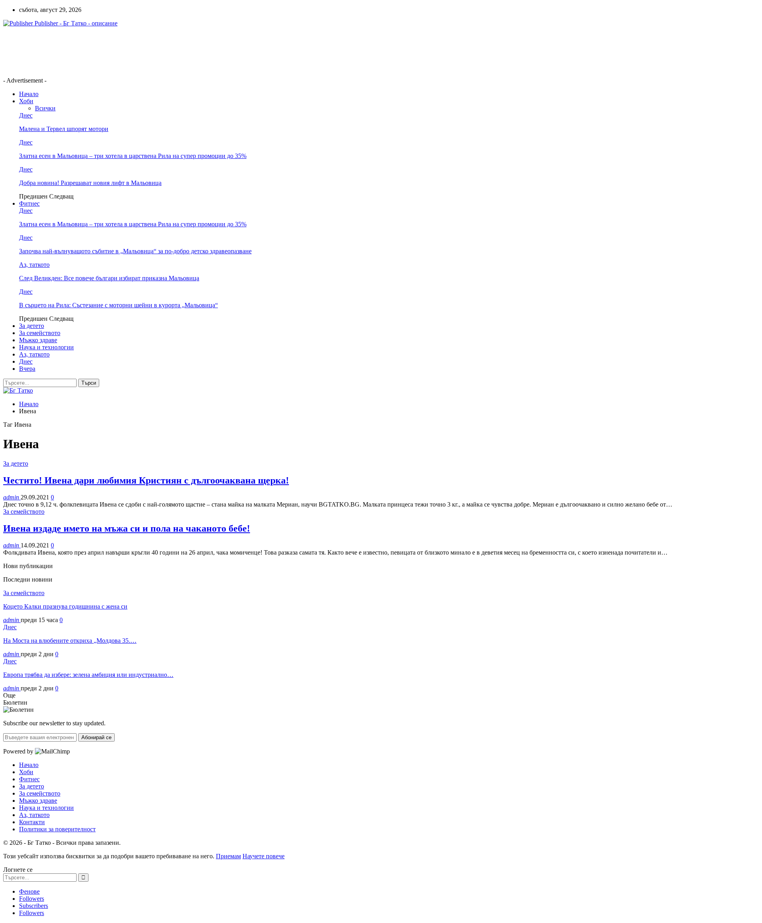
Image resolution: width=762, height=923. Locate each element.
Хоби (26, 101)
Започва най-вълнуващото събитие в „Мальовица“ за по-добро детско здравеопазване (135, 251)
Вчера (27, 368)
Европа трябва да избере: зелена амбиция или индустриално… (88, 674)
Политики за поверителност (57, 829)
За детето (31, 325)
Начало (28, 94)
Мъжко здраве (38, 340)
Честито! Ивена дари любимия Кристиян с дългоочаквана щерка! (146, 480)
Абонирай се (96, 737)
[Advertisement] (147, 51)
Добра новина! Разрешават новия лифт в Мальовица (90, 182)
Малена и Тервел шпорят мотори (63, 128)
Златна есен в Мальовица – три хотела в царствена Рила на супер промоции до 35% (132, 155)
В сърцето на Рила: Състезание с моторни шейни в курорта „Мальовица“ (118, 305)
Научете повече (263, 856)
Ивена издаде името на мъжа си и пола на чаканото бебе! (126, 528)
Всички (45, 108)
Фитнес (29, 203)
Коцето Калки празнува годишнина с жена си (65, 606)
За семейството (39, 333)
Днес (26, 115)
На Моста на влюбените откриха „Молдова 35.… (70, 640)
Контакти (32, 822)
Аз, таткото (34, 264)
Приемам (228, 856)
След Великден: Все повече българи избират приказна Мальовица (109, 278)
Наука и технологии (46, 347)
